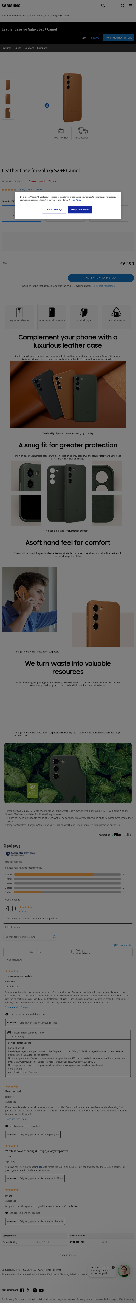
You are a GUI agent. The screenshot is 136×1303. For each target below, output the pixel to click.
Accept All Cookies (80, 209)
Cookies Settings (54, 209)
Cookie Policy (75, 200)
